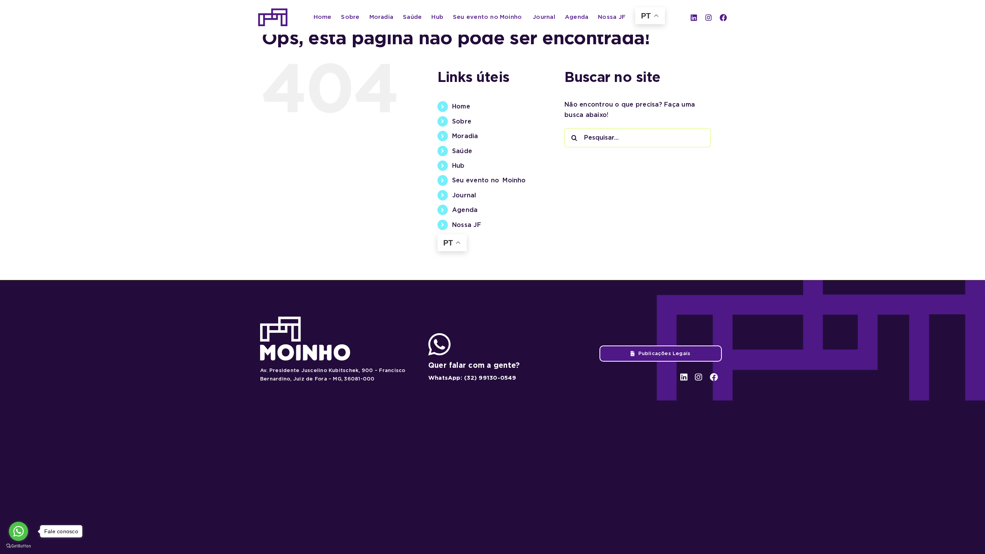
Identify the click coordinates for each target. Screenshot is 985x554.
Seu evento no (489, 180)
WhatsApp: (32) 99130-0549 (472, 377)
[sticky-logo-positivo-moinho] (272, 11)
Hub (458, 165)
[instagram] (708, 17)
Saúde (462, 151)
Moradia (465, 136)
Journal (464, 195)
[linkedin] (694, 17)
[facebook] (723, 17)
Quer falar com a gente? (474, 365)
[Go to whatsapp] (18, 531)
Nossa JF (466, 225)
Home (461, 106)
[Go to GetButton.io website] (18, 546)
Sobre (461, 121)
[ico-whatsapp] (439, 336)
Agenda (464, 210)
